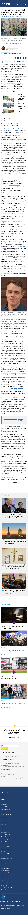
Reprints (3, 875)
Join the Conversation (5, 52)
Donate (17, 4)
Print (26, 58)
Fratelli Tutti (6, 358)
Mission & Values (5, 883)
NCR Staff (3, 654)
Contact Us (3, 863)
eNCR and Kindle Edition (7, 856)
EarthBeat (3, 812)
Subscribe (24, 4)
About (2, 880)
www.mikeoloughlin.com (13, 315)
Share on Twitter (20, 58)
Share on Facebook (18, 58)
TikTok (19, 901)
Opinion (3, 16)
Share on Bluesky (15, 58)
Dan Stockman (4, 681)
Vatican (3, 647)
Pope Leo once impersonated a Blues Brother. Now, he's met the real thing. (13, 651)
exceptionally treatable (17, 388)
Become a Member (5, 832)
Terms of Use (12, 905)
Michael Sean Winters (6, 707)
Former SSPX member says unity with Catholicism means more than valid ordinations (15, 566)
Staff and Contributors (6, 887)
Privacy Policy (4, 885)
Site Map (22, 905)
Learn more (19, 53)
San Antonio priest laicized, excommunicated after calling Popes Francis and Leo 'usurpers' (15, 516)
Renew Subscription (6, 849)
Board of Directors (5, 889)
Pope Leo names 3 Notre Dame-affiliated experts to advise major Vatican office (15, 541)
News (7, 16)
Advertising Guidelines (5, 905)
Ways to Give (4, 836)
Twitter (10, 901)
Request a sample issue (6, 858)
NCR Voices (5, 698)
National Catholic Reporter (3, 897)
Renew (21, 4)
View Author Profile (9, 49)
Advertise (3, 824)
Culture (12, 16)
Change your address (6, 872)
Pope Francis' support (14, 185)
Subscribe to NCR (5, 846)
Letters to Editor (5, 870)
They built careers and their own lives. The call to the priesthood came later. (15, 591)
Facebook (12, 901)
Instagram (17, 901)
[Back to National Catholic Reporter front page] (7, 4)
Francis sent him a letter (7, 321)
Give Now (3, 830)
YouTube (15, 901)
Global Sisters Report (6, 814)
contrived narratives (6, 233)
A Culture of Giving (5, 834)
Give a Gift (3, 851)
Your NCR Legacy (5, 839)
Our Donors (4, 841)
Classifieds (3, 819)
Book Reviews (18, 16)
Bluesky (8, 901)
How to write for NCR (6, 866)
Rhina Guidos (10, 681)
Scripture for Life (5, 806)
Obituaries (3, 822)
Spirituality (4, 804)
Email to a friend (23, 58)
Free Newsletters (5, 853)
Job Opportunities (5, 868)
